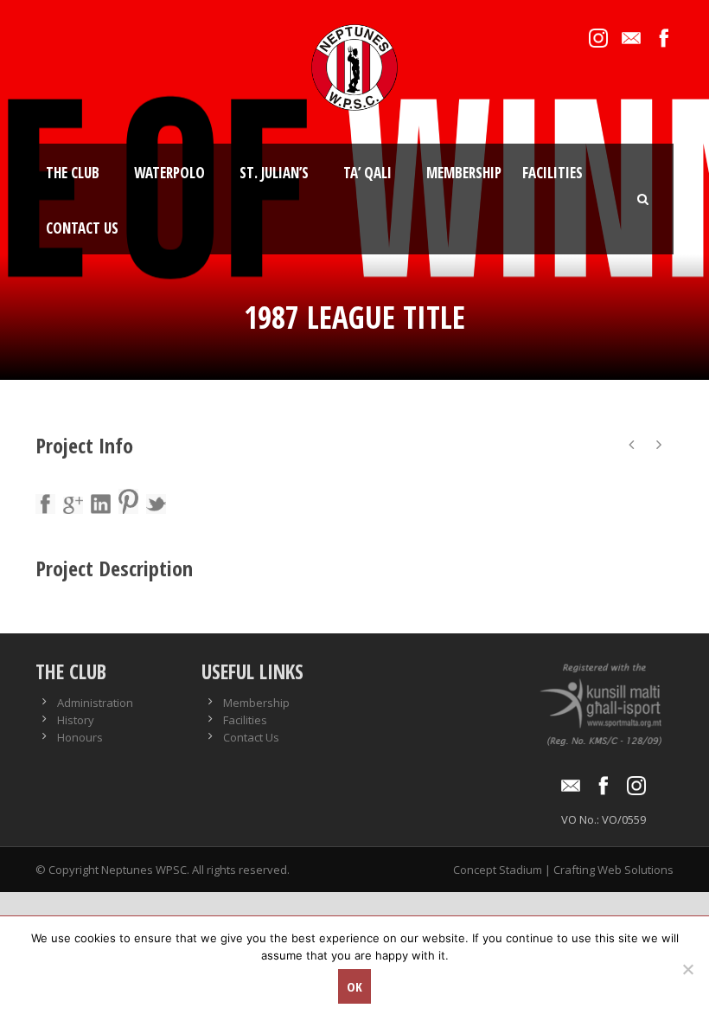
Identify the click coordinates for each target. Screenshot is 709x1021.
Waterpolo (169, 173)
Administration (95, 702)
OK (354, 986)
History (75, 720)
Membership (463, 173)
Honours (80, 737)
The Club (72, 173)
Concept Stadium (497, 869)
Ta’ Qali (367, 173)
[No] (687, 969)
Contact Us (82, 228)
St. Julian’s (274, 173)
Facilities (552, 173)
